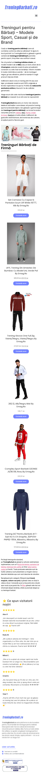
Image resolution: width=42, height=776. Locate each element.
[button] (36, 15)
